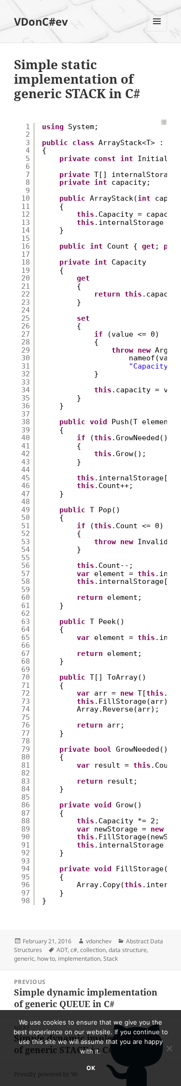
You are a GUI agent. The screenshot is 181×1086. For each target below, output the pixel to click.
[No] (169, 1048)
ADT (62, 950)
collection (93, 950)
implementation (79, 958)
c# (73, 950)
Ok (90, 1068)
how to (46, 958)
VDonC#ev (41, 21)
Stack (110, 958)
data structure (128, 950)
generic (24, 958)
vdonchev (98, 941)
